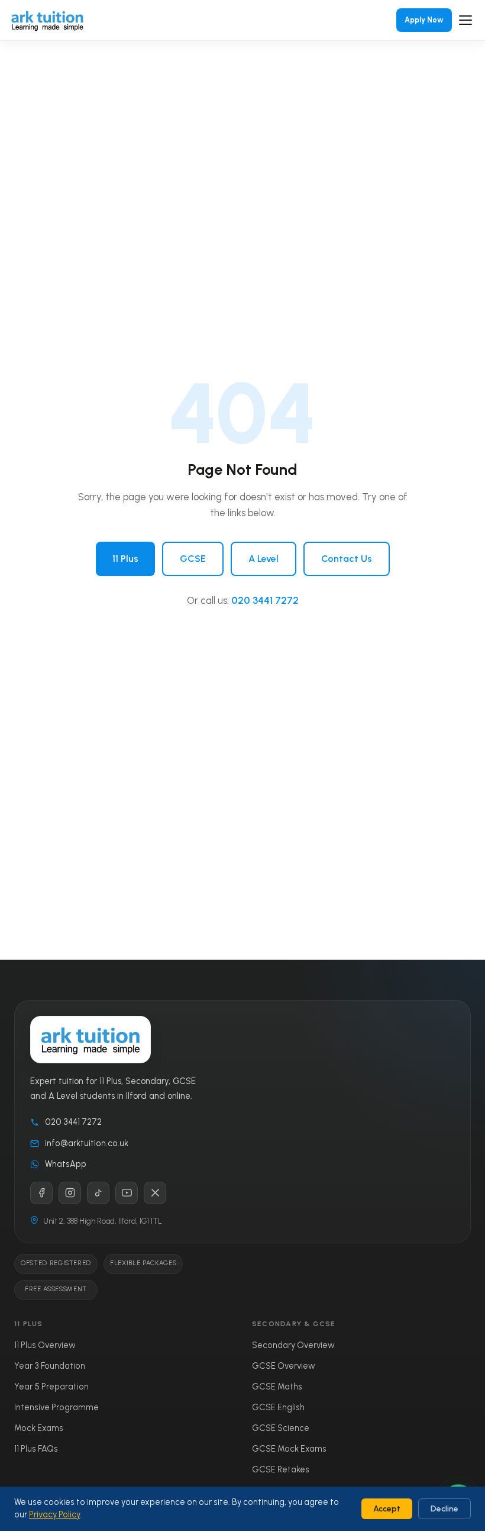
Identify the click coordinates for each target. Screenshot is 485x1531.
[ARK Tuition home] (90, 1040)
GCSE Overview (283, 1365)
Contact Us (346, 558)
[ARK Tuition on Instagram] (70, 1193)
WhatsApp (65, 1164)
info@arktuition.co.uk (86, 1143)
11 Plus (125, 558)
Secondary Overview (293, 1345)
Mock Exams (38, 1428)
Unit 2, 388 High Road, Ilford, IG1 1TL (102, 1221)
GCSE (193, 558)
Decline (444, 1509)
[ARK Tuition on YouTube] (126, 1193)
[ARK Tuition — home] (47, 20)
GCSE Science (280, 1428)
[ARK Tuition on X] (155, 1193)
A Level (263, 558)
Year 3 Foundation (49, 1365)
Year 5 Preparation (51, 1386)
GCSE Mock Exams (289, 1448)
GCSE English (278, 1407)
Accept (386, 1509)
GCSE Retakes (280, 1469)
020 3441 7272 (265, 600)
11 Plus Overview (45, 1345)
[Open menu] (465, 20)
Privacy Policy (54, 1514)
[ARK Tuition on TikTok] (98, 1193)
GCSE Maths (277, 1386)
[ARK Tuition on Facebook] (41, 1193)
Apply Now (424, 19)
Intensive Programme (56, 1407)
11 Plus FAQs (36, 1448)
